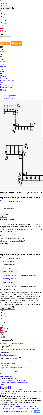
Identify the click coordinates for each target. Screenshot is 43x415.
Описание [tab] (4, 214)
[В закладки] (2, 205)
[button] (2, 50)
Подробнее (12, 393)
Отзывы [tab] (4, 216)
